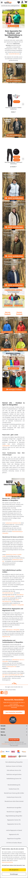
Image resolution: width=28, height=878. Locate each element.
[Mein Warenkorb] (25, 2)
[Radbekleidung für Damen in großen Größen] (8, 298)
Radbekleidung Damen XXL (14, 778)
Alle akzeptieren (13, 870)
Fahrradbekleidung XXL (8, 593)
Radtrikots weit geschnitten (14, 774)
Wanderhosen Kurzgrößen (14, 807)
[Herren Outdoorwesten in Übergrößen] (14, 244)
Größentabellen (6, 445)
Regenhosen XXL (6, 636)
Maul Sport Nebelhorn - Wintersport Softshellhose (13, 163)
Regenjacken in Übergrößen (13, 629)
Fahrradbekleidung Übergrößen (14, 762)
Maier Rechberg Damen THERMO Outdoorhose (13, 108)
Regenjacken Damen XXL (14, 820)
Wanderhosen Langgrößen (14, 811)
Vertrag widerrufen (14, 739)
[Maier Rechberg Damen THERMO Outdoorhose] (13, 100)
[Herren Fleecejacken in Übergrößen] (14, 273)
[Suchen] (24, 5)
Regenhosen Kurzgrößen (14, 838)
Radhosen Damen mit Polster (14, 766)
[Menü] (2, 2)
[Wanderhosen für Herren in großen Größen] (14, 128)
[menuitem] (2, 2)
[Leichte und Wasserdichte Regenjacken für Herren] (7, 342)
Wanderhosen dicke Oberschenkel (14, 801)
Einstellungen (14, 874)
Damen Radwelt (19, 313)
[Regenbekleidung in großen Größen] (13, 361)
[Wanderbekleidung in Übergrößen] (13, 18)
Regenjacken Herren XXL (14, 824)
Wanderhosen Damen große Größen (14, 793)
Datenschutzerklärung (7, 862)
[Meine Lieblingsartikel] (18, 2)
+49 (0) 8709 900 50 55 (14, 54)
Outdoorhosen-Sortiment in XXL (13, 523)
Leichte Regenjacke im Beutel (14, 830)
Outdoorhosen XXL (14, 789)
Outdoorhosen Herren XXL (14, 797)
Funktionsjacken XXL (11, 666)
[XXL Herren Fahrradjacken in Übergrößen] (7, 325)
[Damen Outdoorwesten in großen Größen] (14, 186)
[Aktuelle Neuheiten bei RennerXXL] (13, 487)
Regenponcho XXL (14, 834)
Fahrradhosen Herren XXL (14, 770)
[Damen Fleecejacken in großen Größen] (14, 215)
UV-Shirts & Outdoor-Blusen (14, 842)
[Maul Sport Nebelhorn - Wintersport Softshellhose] (13, 155)
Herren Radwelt (8, 313)
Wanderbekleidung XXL (14, 785)
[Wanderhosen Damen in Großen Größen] (14, 73)
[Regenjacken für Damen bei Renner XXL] (21, 342)
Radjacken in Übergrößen (17, 604)
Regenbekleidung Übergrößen (14, 816)
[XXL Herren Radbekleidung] (19, 298)
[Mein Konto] (21, 2)
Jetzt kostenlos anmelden (14, 712)
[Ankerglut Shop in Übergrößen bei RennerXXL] (14, 381)
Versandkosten (5, 743)
